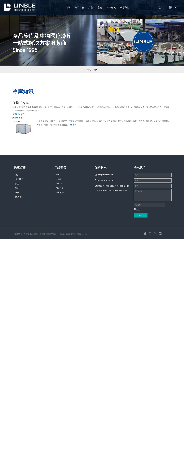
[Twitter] (150, 233)
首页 (68, 7)
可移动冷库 (19, 114)
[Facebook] (145, 233)
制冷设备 (60, 188)
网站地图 (83, 234)
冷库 (58, 174)
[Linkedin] (160, 233)
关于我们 (79, 7)
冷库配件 (60, 192)
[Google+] (155, 233)
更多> (73, 124)
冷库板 (59, 179)
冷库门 (59, 183)
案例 (100, 7)
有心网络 (66, 234)
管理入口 (75, 234)
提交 (141, 215)
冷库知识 (111, 7)
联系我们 (124, 7)
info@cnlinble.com (105, 174)
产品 (90, 7)
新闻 (17, 192)
